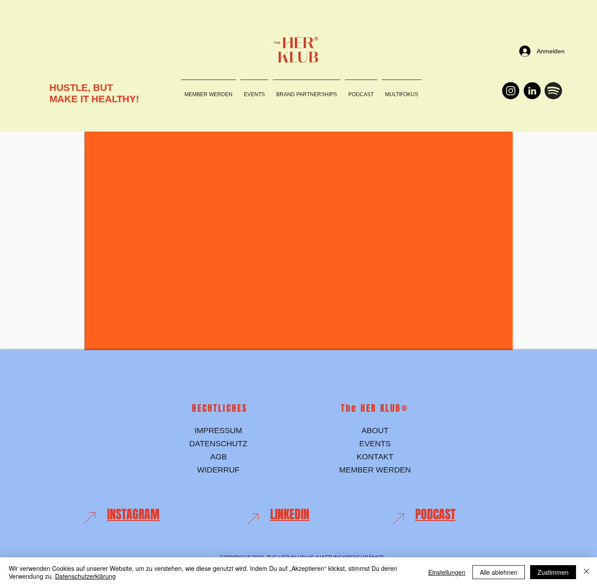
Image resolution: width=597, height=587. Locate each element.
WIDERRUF (218, 469)
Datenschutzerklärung (85, 576)
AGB (218, 456)
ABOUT (375, 430)
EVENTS (375, 443)
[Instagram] (510, 90)
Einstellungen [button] (446, 572)
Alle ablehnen (498, 572)
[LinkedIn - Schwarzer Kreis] (532, 90)
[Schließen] (586, 572)
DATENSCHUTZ (218, 443)
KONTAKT (375, 456)
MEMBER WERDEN (375, 469)
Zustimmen (553, 572)
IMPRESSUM (218, 430)
